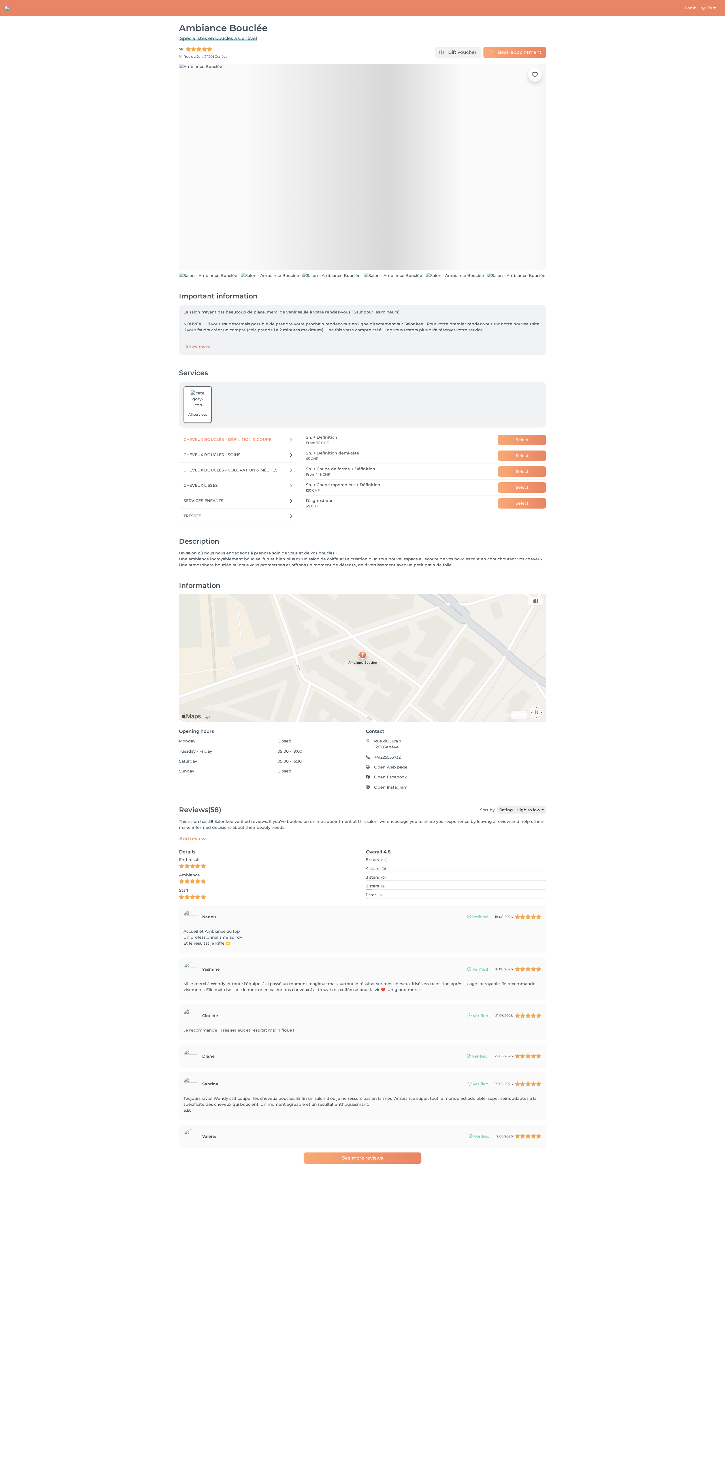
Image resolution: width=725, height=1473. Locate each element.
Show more (198, 384)
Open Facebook (390, 814)
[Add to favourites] (535, 75)
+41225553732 (387, 794)
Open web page (391, 805)
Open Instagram (391, 825)
